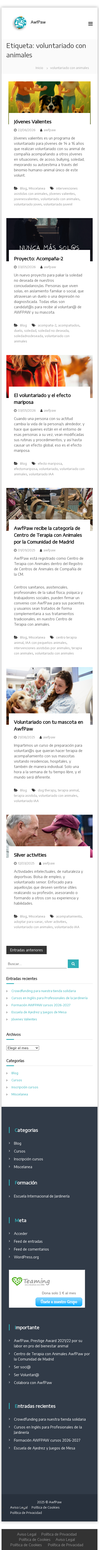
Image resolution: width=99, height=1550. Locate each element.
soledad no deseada (53, 331)
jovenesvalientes (26, 199)
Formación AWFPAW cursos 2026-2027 (40, 1005)
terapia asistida (25, 795)
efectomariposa (25, 469)
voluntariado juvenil (57, 204)
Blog (23, 188)
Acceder (20, 1233)
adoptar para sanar (28, 922)
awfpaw (50, 130)
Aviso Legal (19, 1507)
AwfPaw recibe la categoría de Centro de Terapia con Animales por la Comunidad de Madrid (48, 535)
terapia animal (68, 790)
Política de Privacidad (26, 1513)
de (52, 1196)
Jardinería (62, 1196)
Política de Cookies (45, 1507)
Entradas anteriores (26, 950)
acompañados (68, 325)
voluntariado (48, 469)
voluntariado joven (28, 204)
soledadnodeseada (28, 336)
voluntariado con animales (60, 199)
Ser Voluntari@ (26, 1375)
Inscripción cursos (24, 1087)
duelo (18, 331)
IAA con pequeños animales (46, 643)
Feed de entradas (28, 1241)
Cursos (16, 1080)
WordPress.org (26, 1257)
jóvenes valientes (62, 194)
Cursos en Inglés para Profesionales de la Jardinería (49, 998)
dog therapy (47, 790)
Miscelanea (37, 188)
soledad (30, 331)
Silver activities (30, 855)
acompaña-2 (47, 325)
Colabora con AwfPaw (33, 1382)
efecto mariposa (50, 463)
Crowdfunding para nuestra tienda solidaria (43, 991)
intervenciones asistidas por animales (42, 648)
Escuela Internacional (31, 1196)
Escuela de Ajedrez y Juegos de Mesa (39, 1012)
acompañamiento (69, 916)
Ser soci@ (22, 1367)
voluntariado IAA (41, 474)
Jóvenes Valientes (33, 121)
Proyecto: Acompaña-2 (38, 258)
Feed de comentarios (31, 1249)
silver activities (55, 922)
